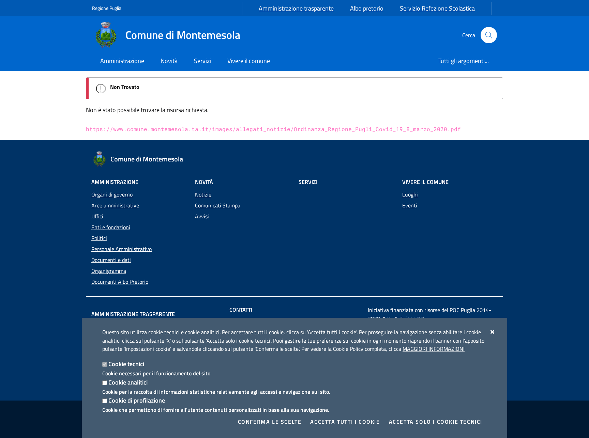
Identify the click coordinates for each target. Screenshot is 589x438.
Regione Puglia (106, 8)
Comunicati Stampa (217, 205)
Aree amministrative (115, 205)
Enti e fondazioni (110, 227)
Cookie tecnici (126, 364)
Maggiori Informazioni (434, 349)
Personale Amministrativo (121, 249)
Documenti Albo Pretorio (119, 282)
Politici (99, 238)
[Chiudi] (492, 331)
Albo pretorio (366, 8)
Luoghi (410, 194)
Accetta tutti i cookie (345, 422)
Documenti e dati (111, 260)
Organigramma (108, 271)
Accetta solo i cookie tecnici (435, 422)
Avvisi (202, 216)
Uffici (97, 216)
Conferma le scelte (270, 422)
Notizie (203, 194)
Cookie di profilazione (136, 400)
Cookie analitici (128, 382)
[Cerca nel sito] (489, 35)
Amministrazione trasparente (296, 8)
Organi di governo (112, 194)
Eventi (409, 205)
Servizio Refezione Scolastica (437, 8)
